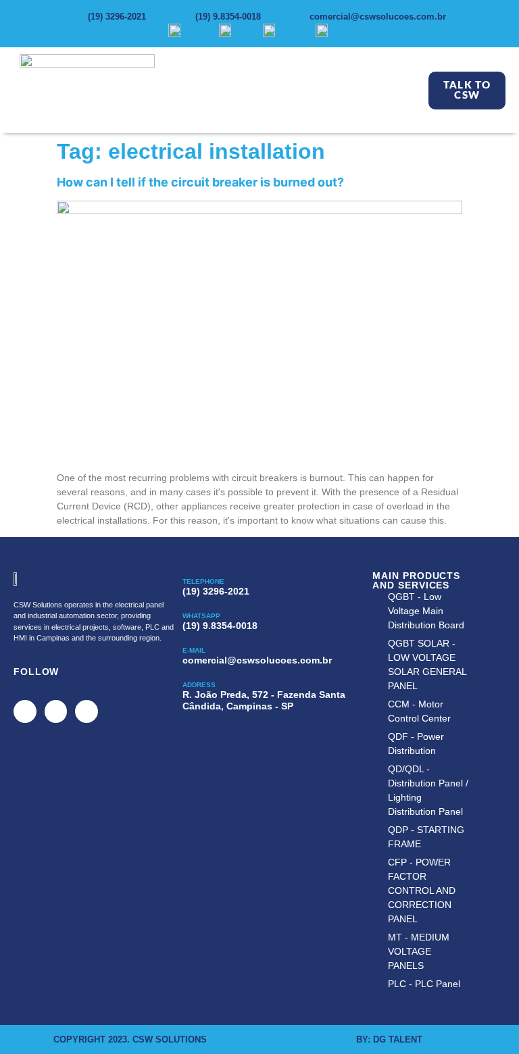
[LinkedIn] (86, 711)
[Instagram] (56, 711)
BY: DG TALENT (389, 1039)
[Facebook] (25, 711)
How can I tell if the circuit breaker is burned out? (200, 182)
